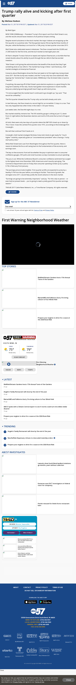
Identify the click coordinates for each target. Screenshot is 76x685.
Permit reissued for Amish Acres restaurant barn (53, 504)
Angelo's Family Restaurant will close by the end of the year (25, 392)
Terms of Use (38, 210)
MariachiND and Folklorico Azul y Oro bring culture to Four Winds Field (53, 299)
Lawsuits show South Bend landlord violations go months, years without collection (54, 464)
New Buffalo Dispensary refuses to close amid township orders (31, 438)
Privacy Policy (49, 210)
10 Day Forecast (19, 357)
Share (70, 3)
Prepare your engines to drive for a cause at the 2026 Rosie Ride (54, 319)
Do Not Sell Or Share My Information (40, 591)
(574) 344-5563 (46, 622)
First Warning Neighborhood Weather (45, 363)
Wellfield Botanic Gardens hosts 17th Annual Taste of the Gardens (54, 278)
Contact (27, 587)
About (16, 587)
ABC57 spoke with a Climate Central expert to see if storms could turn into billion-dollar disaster (35, 408)
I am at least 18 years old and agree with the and (30, 210)
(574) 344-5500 (43, 624)
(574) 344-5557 (45, 620)
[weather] (6, 349)
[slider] (29, 263)
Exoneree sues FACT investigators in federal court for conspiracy (54, 484)
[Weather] (19, 339)
